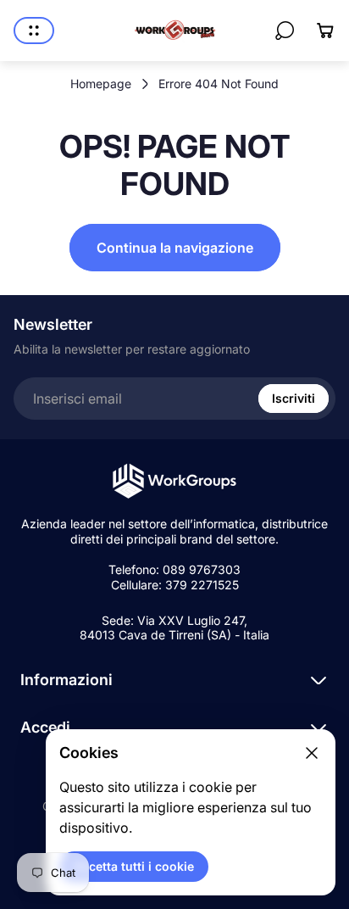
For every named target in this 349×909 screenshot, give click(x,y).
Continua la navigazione (175, 247)
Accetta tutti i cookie (134, 866)
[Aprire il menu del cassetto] (34, 30)
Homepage (100, 83)
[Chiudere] (312, 753)
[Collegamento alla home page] (174, 481)
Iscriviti (293, 398)
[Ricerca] (284, 30)
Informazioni (66, 680)
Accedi (45, 727)
